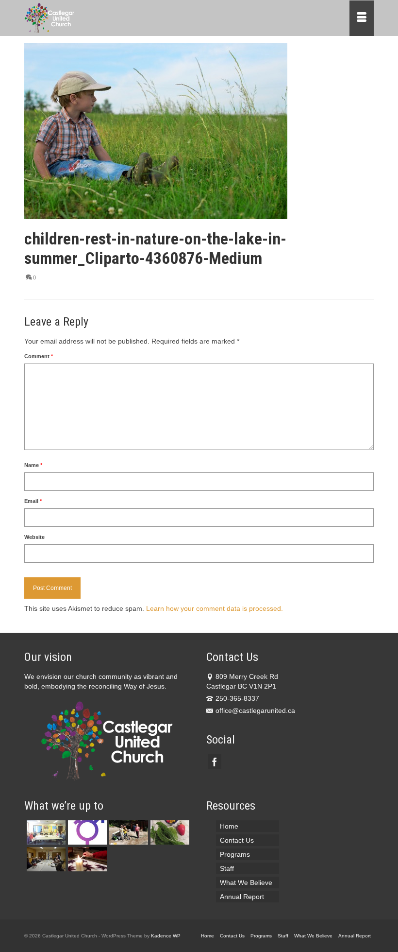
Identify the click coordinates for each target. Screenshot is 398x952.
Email (33, 501)
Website (34, 537)
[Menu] (361, 18)
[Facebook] (214, 761)
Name (33, 465)
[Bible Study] (45, 832)
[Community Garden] (127, 832)
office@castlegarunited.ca (255, 710)
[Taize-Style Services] (86, 859)
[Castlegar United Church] (153, 18)
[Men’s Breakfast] (45, 859)
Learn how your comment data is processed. (214, 608)
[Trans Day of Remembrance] (86, 832)
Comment (38, 356)
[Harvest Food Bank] (168, 832)
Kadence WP (166, 935)
